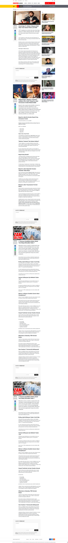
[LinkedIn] (15, 33)
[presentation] (16, 6)
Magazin (35, 3)
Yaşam (39, 3)
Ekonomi (29, 3)
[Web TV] (52, 0)
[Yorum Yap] (15, 39)
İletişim (33, 539)
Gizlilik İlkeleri (36, 539)
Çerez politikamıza (51, 542)
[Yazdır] (15, 37)
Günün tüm (52, 6)
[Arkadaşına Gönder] (15, 36)
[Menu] (46, 3)
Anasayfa (27, 539)
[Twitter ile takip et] (52, 539)
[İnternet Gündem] (18, 3)
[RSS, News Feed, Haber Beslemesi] (54, 539)
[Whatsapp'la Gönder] (15, 35)
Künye (30, 539)
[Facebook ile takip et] (50, 539)
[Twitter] (15, 32)
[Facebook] (15, 30)
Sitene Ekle (40, 539)
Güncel (25, 3)
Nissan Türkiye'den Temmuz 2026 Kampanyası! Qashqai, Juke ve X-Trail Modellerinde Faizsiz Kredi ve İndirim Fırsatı (33, 6)
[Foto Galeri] (54, 0)
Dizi (32, 3)
